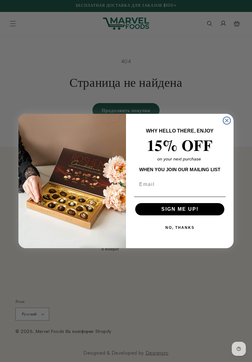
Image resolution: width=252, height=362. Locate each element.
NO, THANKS (180, 227)
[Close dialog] (226, 120)
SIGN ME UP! (180, 209)
